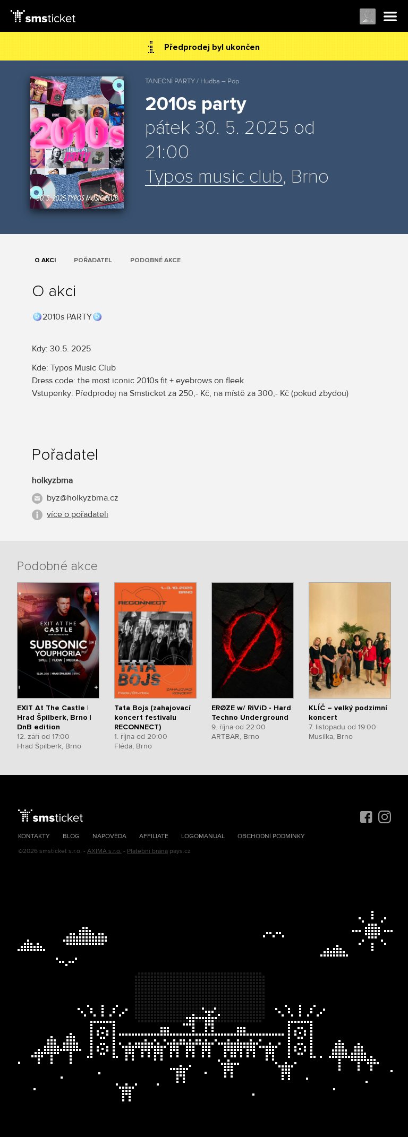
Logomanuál (203, 836)
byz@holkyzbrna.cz (82, 498)
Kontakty (34, 836)
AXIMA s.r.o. (104, 851)
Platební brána (147, 851)
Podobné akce (155, 260)
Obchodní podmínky (271, 836)
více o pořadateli (77, 514)
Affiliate (153, 836)
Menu (390, 17)
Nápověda (109, 836)
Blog (71, 836)
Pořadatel (93, 260)
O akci (45, 260)
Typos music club (214, 177)
